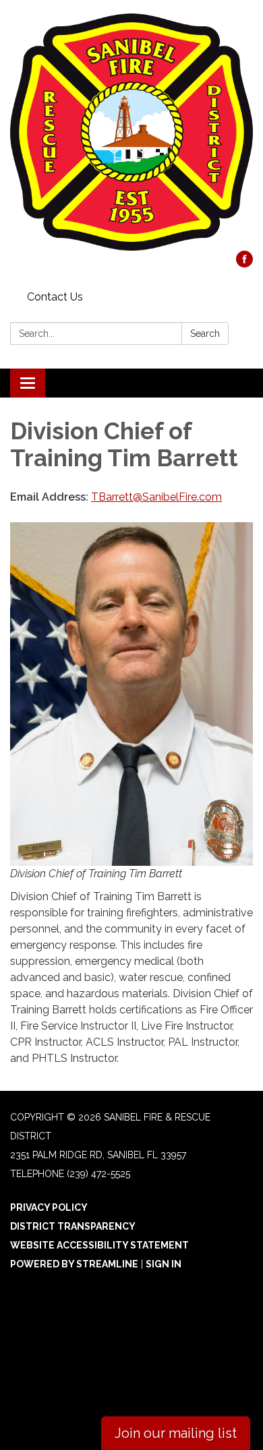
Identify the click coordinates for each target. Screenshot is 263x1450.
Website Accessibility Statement (99, 1245)
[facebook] (244, 263)
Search (205, 333)
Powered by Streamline (74, 1264)
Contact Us (55, 296)
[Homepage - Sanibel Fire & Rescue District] (131, 132)
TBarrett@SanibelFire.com (156, 497)
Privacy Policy (49, 1207)
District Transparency (73, 1226)
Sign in (163, 1264)
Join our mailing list (176, 1433)
